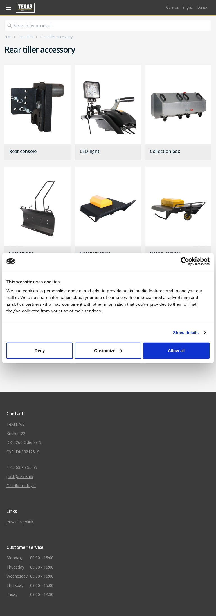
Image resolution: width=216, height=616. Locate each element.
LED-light (90, 151)
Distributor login (21, 485)
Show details (186, 332)
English (188, 7)
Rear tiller (26, 37)
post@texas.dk (19, 476)
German (172, 7)
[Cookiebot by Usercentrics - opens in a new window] (185, 261)
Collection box (165, 151)
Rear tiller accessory (56, 37)
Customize (104, 350)
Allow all (176, 350)
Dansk (202, 7)
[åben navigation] (8, 7)
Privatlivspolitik (19, 521)
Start (8, 37)
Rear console (23, 151)
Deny (40, 350)
